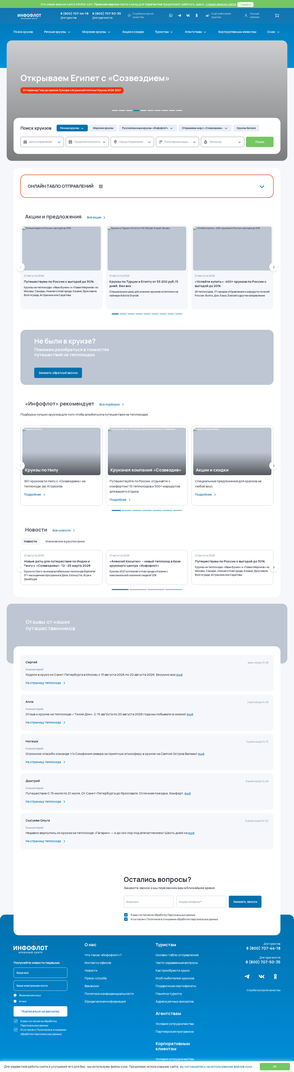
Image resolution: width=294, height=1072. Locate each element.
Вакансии (92, 986)
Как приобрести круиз (173, 970)
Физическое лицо (30, 995)
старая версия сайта (221, 4)
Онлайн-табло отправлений (177, 955)
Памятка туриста (169, 993)
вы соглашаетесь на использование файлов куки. (216, 1066)
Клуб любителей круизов (175, 978)
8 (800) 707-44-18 (74, 13)
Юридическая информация (105, 1001)
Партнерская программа (174, 1031)
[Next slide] (273, 267)
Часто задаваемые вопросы (177, 962)
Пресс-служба (96, 978)
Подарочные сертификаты (176, 986)
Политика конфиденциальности (109, 993)
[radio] (15, 995)
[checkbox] (126, 915)
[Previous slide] (20, 267)
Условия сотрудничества (175, 1023)
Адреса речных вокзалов (174, 1001)
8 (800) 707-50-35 (106, 13)
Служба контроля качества (263, 990)
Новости (91, 970)
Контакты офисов (98, 962)
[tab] (115, 110)
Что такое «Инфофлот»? (103, 955)
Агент (22, 1001)
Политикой (153, 919)
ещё (179, 674)
